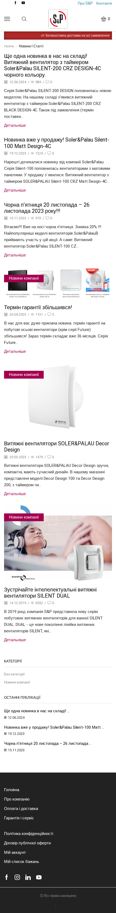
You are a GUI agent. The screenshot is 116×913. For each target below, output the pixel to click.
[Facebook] (15, 3)
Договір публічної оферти (27, 843)
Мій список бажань (21, 861)
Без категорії (14, 674)
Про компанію (16, 799)
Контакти (104, 3)
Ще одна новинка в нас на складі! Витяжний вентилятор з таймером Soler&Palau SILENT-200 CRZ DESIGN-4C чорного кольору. (52, 65)
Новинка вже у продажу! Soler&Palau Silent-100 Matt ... (54, 727)
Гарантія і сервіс (19, 818)
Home (9, 46)
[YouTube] (23, 3)
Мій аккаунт (15, 852)
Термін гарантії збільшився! (38, 307)
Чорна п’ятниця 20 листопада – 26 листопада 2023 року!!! (47, 208)
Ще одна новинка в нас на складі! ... (37, 710)
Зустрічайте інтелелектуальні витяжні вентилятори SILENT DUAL (50, 593)
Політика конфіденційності (28, 833)
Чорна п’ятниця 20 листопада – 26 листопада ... (48, 743)
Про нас (45, 906)
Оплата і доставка (21, 808)
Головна (11, 789)
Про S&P (85, 3)
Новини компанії (24, 278)
